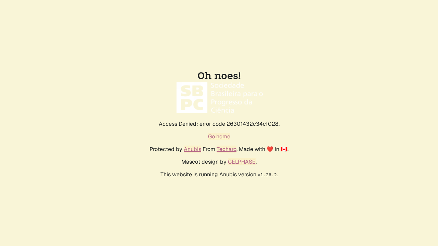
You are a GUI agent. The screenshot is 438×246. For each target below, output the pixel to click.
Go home (219, 136)
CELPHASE (242, 161)
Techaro (226, 149)
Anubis (192, 149)
